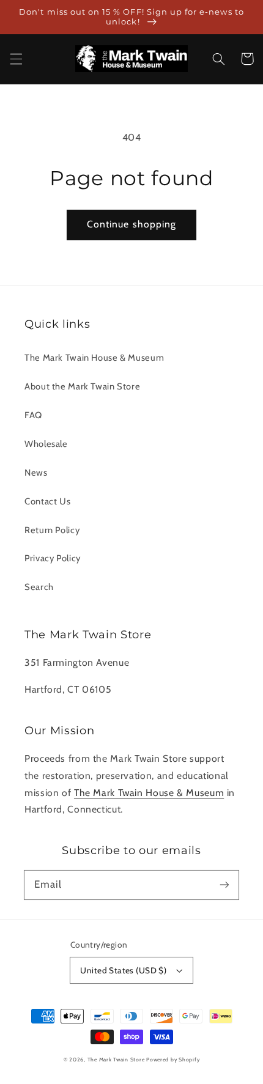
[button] (16, 59)
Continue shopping (131, 224)
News (36, 472)
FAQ (33, 415)
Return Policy (52, 530)
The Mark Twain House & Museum (94, 357)
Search (39, 586)
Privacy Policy (52, 558)
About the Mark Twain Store (82, 386)
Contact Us (47, 501)
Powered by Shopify (172, 1059)
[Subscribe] (224, 885)
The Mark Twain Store (116, 1059)
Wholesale (46, 443)
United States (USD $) (123, 970)
